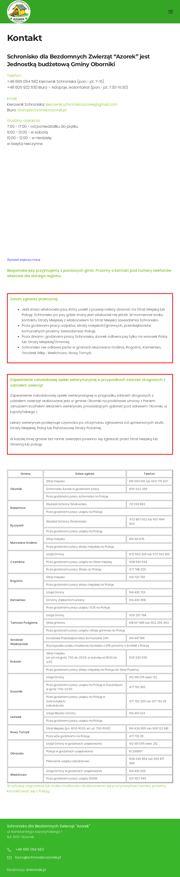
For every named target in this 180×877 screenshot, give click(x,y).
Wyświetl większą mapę (23, 260)
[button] (170, 11)
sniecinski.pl (36, 869)
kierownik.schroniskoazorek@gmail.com (81, 104)
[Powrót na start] (18, 11)
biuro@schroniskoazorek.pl (42, 110)
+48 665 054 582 (29, 849)
